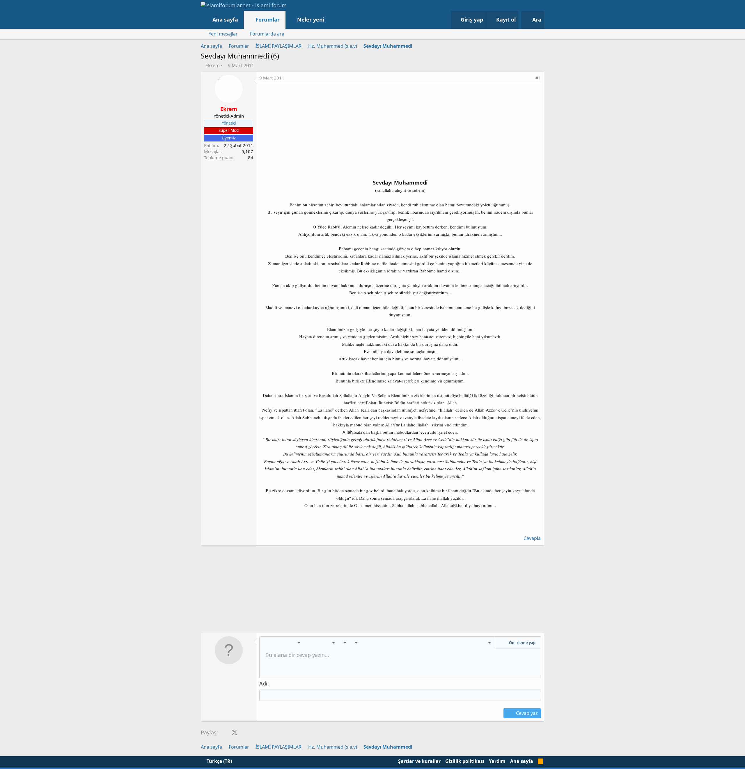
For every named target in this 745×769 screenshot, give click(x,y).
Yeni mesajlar (223, 34)
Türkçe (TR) (218, 761)
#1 (538, 78)
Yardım (497, 761)
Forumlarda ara (267, 34)
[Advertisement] (400, 125)
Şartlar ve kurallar (419, 761)
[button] (330, 20)
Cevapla (532, 538)
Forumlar (268, 19)
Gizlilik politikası (464, 761)
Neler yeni (310, 19)
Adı (263, 683)
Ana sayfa (225, 19)
